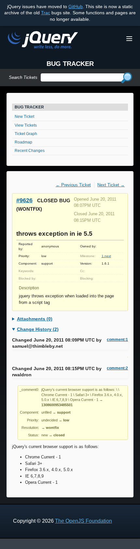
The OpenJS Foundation (83, 521)
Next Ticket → (111, 184)
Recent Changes (30, 150)
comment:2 (117, 368)
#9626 (24, 200)
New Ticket (24, 116)
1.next (106, 256)
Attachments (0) (34, 318)
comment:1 (117, 339)
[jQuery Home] (43, 41)
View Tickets (26, 125)
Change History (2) (38, 329)
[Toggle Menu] (129, 38)
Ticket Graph (26, 133)
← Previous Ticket (73, 184)
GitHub (75, 6)
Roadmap (23, 142)
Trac (45, 12)
